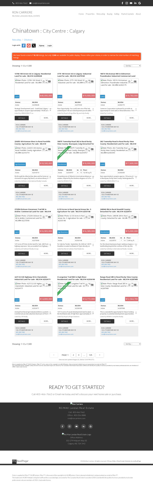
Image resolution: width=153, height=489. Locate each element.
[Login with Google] (29, 47)
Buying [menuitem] (109, 14)
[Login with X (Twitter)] (34, 47)
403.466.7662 (20, 129)
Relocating (16, 40)
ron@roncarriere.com (40, 3)
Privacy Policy (111, 461)
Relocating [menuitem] (100, 14)
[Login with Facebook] (24, 47)
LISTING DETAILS (22, 118)
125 (90, 355)
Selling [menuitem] (116, 14)
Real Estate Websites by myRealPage (129, 461)
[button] (19, 3)
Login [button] (50, 45)
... (84, 355)
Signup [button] (41, 45)
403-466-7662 (21, 3)
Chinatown (28, 40)
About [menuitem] (138, 14)
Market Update (127, 14)
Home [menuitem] (81, 14)
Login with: (16, 45)
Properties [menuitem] (90, 14)
